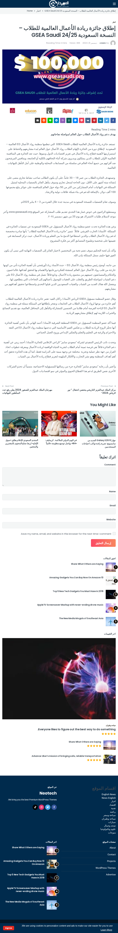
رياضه (113, 811)
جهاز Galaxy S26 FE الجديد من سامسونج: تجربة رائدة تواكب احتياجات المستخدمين (99, 443)
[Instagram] (41, 807)
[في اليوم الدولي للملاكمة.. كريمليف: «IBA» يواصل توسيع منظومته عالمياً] (59, 423)
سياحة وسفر (109, 815)
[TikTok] (35, 807)
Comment (110, 464)
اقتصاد (112, 805)
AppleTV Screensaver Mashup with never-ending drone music (70, 604)
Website (111, 519)
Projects (111, 861)
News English (109, 798)
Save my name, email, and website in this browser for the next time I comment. (66, 533)
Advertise (111, 874)
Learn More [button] (106, 930)
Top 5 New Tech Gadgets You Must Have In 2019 (78, 591)
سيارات (112, 822)
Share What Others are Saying (87, 563)
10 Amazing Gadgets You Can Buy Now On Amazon (76, 577)
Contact (112, 854)
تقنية (113, 808)
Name (112, 491)
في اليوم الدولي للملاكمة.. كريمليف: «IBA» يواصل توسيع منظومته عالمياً (61, 442)
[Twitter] (47, 807)
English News (109, 794)
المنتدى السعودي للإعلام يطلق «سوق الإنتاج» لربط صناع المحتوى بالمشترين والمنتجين (21, 443)
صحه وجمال (110, 825)
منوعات (112, 832)
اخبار (114, 22)
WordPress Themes (106, 868)
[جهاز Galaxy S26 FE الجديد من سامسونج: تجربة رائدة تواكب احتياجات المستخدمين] (98, 423)
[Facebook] (54, 807)
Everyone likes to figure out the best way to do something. (76, 729)
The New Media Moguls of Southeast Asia (81, 618)
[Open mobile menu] (114, 3)
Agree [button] (8, 928)
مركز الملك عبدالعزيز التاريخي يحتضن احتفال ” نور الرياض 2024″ (91, 391)
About (113, 847)
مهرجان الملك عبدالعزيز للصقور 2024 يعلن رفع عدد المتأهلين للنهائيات (27, 391)
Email (113, 505)
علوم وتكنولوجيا (108, 829)
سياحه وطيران (111, 725)
